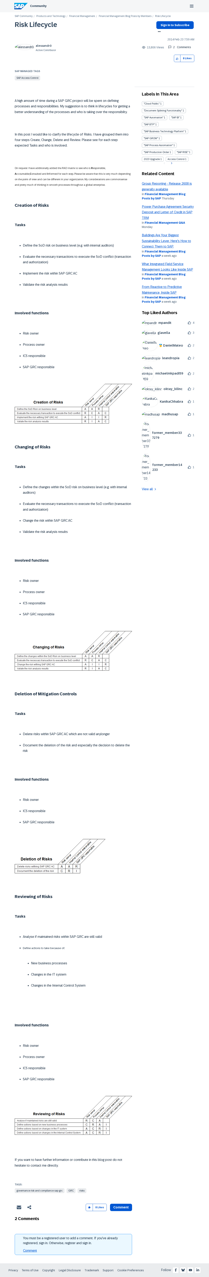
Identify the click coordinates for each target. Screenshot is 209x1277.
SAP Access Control (27, 78)
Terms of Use (30, 1270)
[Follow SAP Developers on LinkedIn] (197, 1270)
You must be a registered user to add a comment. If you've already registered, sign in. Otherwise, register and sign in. (70, 1240)
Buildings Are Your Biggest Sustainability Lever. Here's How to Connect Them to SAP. (166, 240)
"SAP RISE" (182, 152)
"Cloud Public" (152, 103)
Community (38, 6)
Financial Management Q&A (165, 222)
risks (81, 1190)
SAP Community (24, 16)
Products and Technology (51, 16)
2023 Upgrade (152, 159)
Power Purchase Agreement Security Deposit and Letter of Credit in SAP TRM (168, 212)
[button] (177, 58)
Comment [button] (121, 1207)
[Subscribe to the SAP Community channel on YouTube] (190, 1270)
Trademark (91, 1270)
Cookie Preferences (130, 1270)
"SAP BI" (175, 117)
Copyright (48, 1270)
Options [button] (158, 32)
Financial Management (82, 16)
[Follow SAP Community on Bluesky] (183, 1270)
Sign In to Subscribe (175, 25)
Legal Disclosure (70, 1270)
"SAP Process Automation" (158, 145)
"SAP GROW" (151, 138)
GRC (71, 1190)
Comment (30, 1250)
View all (147, 489)
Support (108, 1270)
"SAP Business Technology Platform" (164, 131)
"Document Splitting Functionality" (163, 110)
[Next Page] (171, 163)
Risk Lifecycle (36, 24)
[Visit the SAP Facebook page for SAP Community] (175, 1270)
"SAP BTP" (149, 124)
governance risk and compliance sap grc (40, 1190)
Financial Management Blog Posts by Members (125, 16)
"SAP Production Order (156, 152)
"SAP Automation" (153, 117)
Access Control (176, 159)
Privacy (13, 1270)
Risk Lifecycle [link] (163, 16)
